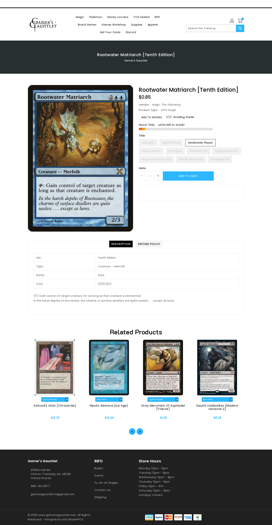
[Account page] (232, 21)
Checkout (222, 4)
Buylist (98, 468)
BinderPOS (75, 519)
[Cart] (240, 21)
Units (142, 168)
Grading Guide (183, 117)
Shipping (100, 497)
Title (142, 135)
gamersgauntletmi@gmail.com (53, 494)
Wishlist (240, 4)
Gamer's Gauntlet (136, 60)
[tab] (121, 244)
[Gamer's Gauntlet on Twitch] (50, 3)
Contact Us (102, 490)
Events (99, 475)
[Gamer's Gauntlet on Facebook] (22, 3)
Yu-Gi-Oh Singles (106, 483)
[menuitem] (80, 17)
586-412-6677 (40, 486)
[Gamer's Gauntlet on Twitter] (29, 3)
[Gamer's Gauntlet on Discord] (43, 3)
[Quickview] (33, 419)
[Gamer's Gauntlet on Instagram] (36, 3)
